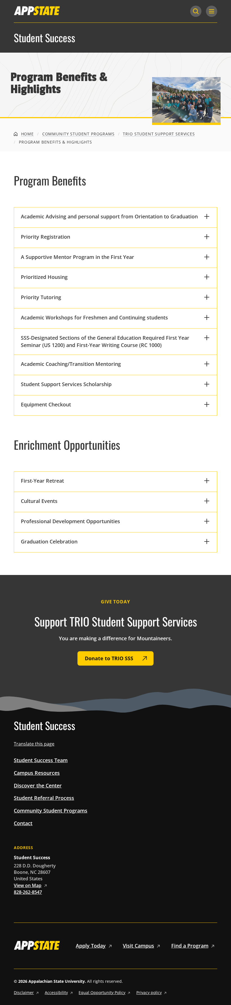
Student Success (44, 38)
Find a (189, 945)
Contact (23, 823)
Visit (138, 945)
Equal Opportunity (102, 992)
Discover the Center (38, 785)
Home (27, 133)
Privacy (149, 992)
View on (27, 885)
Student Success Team (41, 760)
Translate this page (34, 744)
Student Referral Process (44, 797)
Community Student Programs (78, 133)
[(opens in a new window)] (37, 10)
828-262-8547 (28, 892)
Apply (91, 945)
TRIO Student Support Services (159, 133)
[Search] (195, 11)
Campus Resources (37, 772)
